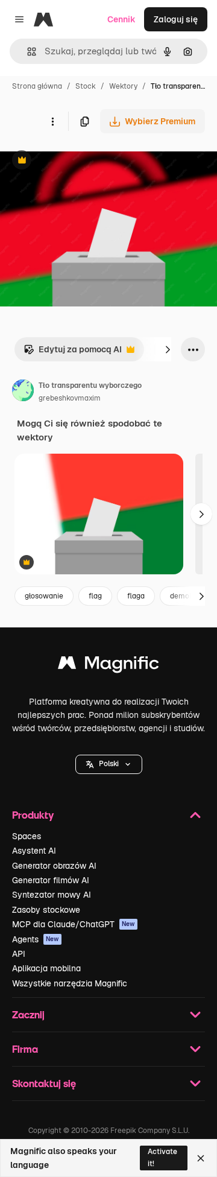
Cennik (121, 19)
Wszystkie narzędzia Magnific (69, 983)
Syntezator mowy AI (51, 894)
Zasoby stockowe (46, 909)
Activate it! (162, 1157)
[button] (108, 764)
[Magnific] (108, 665)
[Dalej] (167, 349)
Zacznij (28, 1014)
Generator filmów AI (50, 880)
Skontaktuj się (44, 1083)
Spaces (26, 836)
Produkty (33, 814)
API (18, 953)
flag (95, 596)
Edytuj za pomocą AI (73, 352)
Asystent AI (34, 850)
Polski (109, 764)
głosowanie (44, 596)
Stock (85, 86)
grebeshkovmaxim (70, 398)
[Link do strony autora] (23, 392)
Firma (25, 1048)
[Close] (201, 1158)
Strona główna (37, 86)
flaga (136, 596)
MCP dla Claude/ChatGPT (73, 924)
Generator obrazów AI (54, 865)
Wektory (123, 86)
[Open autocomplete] (26, 51)
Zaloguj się (176, 19)
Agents (35, 939)
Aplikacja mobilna (46, 968)
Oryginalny (83, 161)
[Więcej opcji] (52, 121)
